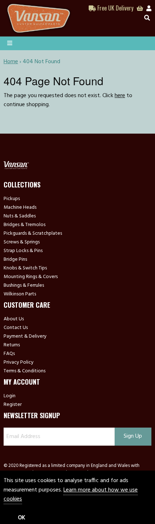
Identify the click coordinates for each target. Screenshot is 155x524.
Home (11, 61)
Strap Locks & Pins (23, 251)
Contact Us (16, 327)
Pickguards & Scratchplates (33, 233)
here (120, 95)
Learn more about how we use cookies (71, 494)
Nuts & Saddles (20, 216)
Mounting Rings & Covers (31, 277)
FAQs (9, 353)
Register (13, 404)
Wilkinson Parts (20, 294)
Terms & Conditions (24, 371)
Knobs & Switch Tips (25, 268)
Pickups (12, 199)
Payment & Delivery (25, 336)
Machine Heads (20, 207)
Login (9, 396)
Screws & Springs (22, 242)
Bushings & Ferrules (24, 285)
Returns (12, 345)
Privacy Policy (19, 362)
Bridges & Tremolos (24, 225)
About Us (14, 319)
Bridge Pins (15, 259)
